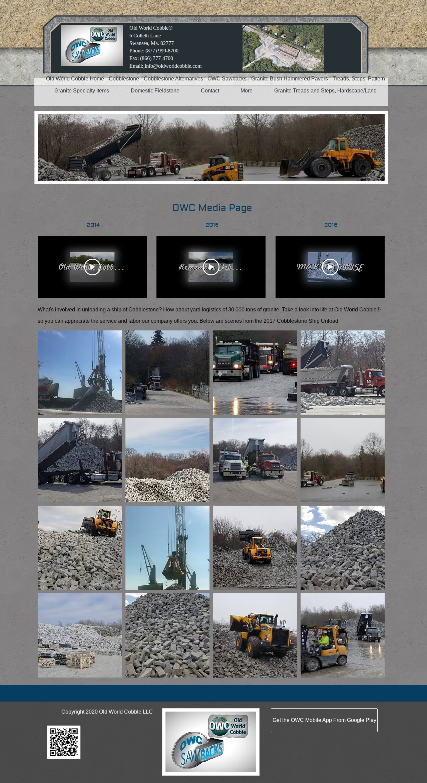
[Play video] (92, 267)
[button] (80, 372)
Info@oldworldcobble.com (172, 66)
